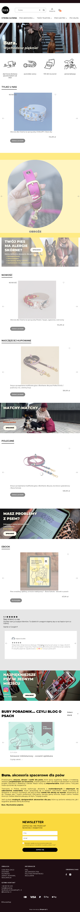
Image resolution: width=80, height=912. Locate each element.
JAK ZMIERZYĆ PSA (32, 872)
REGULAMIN (29, 876)
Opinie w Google (9, 627)
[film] (40, 38)
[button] (43, 10)
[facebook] (67, 874)
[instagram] (70, 874)
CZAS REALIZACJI (8, 870)
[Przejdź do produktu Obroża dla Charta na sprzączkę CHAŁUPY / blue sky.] (33, 112)
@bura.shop (6, 892)
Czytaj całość (15, 759)
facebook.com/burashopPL (11, 890)
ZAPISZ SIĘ (40, 850)
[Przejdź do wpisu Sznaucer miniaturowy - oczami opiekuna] (31, 736)
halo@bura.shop (7, 888)
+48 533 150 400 (7, 886)
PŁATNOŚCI (6, 874)
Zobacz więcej (70, 713)
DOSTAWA (5, 872)
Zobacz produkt (18, 141)
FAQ (26, 870)
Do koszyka (16, 600)
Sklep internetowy (37, 909)
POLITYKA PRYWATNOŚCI (34, 874)
